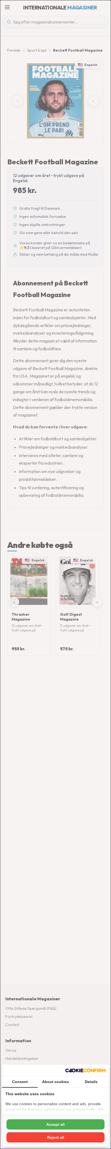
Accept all (55, 1124)
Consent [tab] (20, 1082)
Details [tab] (91, 1082)
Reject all (55, 1137)
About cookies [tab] (55, 1082)
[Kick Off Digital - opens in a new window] (85, 1070)
